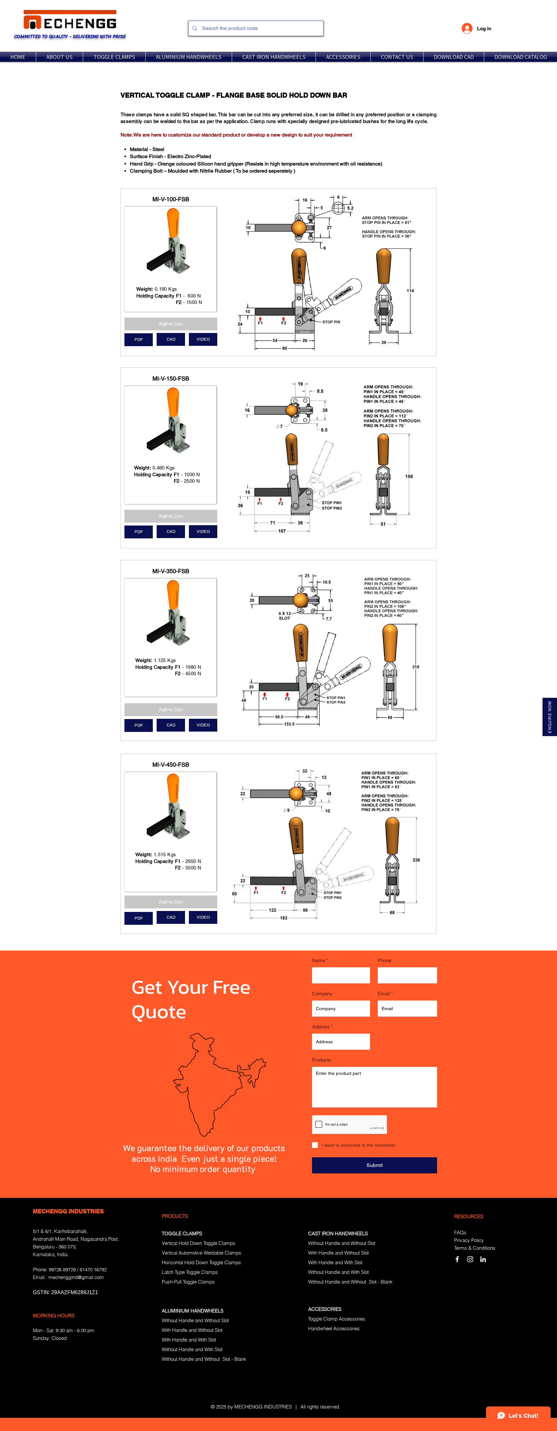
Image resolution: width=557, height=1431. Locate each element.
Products (321, 1059)
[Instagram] (470, 1259)
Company (322, 993)
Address (321, 1026)
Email (384, 993)
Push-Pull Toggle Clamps (188, 1282)
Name (318, 960)
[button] (114, 57)
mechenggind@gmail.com (76, 1277)
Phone (384, 960)
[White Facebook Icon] (457, 1259)
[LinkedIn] (483, 1259)
